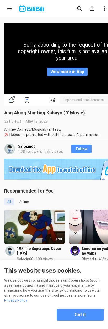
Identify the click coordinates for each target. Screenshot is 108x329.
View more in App (67, 71)
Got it (80, 314)
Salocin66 (26, 146)
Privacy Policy (15, 300)
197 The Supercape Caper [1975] (39, 250)
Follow (81, 149)
